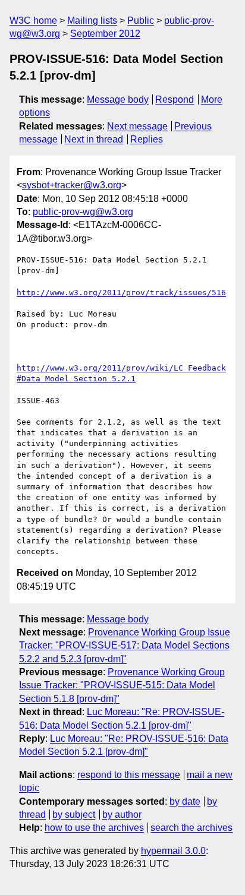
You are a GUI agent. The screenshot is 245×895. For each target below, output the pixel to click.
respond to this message (128, 775)
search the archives (191, 828)
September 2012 (105, 34)
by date (184, 801)
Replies (146, 139)
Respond (174, 99)
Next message (137, 126)
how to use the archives (94, 828)
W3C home (33, 20)
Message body (118, 99)
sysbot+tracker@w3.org (71, 185)
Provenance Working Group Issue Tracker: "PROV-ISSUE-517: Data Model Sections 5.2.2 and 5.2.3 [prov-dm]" (124, 645)
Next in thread (93, 139)
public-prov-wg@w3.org (83, 212)
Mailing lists (92, 20)
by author (122, 814)
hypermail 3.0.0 (173, 851)
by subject (73, 814)
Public (140, 20)
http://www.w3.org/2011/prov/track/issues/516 (121, 292)
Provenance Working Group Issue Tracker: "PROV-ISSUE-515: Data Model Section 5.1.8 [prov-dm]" (122, 685)
